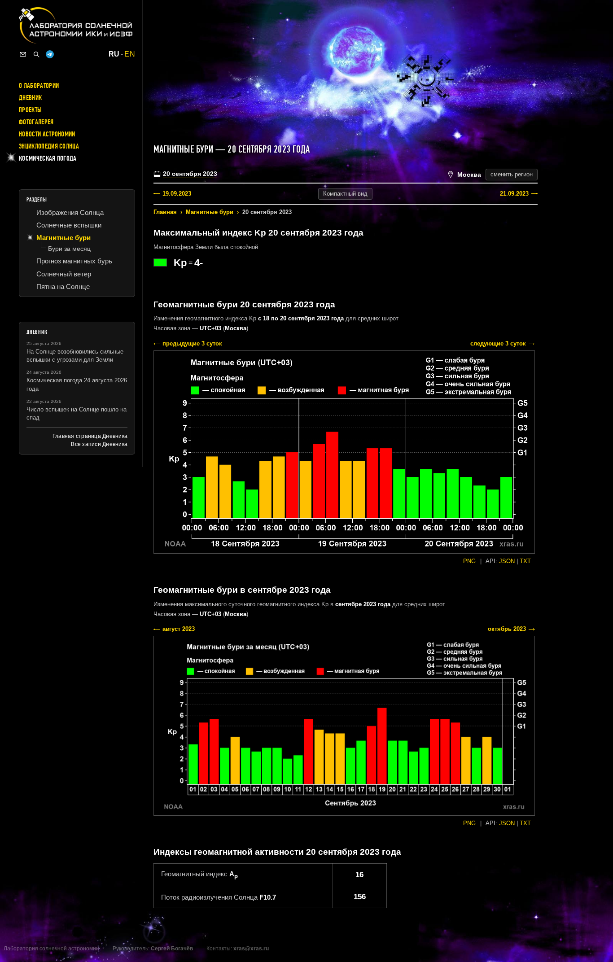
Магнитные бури (209, 212)
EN (129, 54)
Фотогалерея (36, 122)
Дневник (30, 97)
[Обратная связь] (23, 54)
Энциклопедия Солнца (49, 146)
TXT (525, 561)
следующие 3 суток (498, 343)
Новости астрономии (47, 134)
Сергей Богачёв (172, 948)
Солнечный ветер (63, 274)
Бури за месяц (69, 248)
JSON (507, 561)
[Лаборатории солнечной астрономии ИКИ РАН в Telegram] (50, 54)
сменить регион (511, 174)
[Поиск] (36, 54)
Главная (165, 212)
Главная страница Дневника (90, 436)
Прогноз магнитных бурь (74, 261)
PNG (469, 561)
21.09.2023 (514, 193)
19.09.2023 (176, 193)
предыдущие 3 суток (192, 343)
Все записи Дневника (99, 444)
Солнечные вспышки (68, 225)
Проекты (30, 109)
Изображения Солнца (70, 212)
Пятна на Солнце (63, 286)
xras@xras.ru (251, 948)
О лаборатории (39, 85)
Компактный (345, 193)
